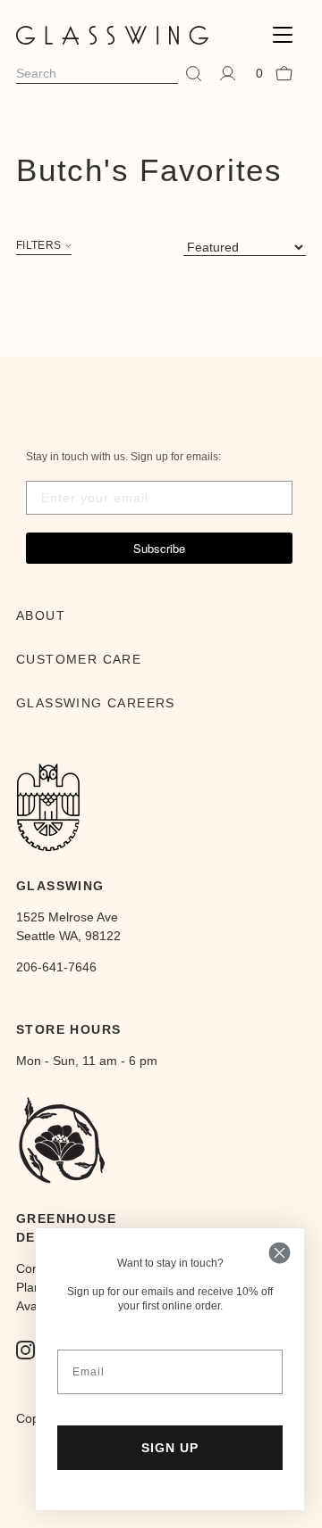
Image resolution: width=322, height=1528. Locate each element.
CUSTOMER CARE (78, 659)
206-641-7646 (56, 967)
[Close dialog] (279, 1253)
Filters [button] (38, 246)
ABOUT (40, 615)
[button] (282, 35)
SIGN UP (170, 1448)
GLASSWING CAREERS (95, 703)
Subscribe (159, 548)
